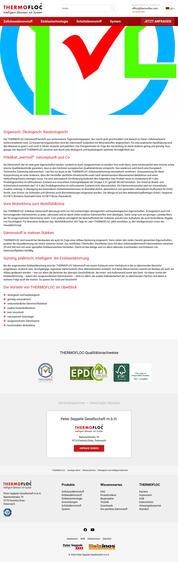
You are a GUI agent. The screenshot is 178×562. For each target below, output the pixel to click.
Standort (144, 509)
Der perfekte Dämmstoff (113, 509)
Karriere (143, 491)
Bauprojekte (107, 498)
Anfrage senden (89, 448)
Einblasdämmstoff (72, 495)
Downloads (106, 505)
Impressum (145, 495)
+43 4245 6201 (138, 12)
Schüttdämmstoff (71, 505)
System (66, 509)
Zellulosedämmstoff (73, 491)
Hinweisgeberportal (150, 505)
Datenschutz (146, 502)
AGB (141, 498)
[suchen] (113, 8)
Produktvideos (108, 495)
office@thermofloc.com (145, 8)
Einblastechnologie (72, 498)
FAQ (102, 491)
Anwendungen (70, 502)
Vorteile (104, 502)
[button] (170, 8)
